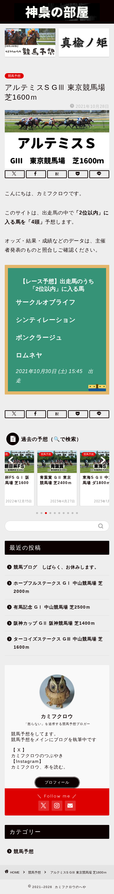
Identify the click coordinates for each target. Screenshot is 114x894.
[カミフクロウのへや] (57, 17)
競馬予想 (14, 76)
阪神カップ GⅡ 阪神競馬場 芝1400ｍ (54, 623)
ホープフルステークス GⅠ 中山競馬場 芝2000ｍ (58, 587)
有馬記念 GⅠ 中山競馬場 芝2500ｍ (52, 607)
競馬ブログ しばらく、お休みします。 (56, 567)
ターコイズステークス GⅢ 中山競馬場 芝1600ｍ (58, 643)
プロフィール (57, 782)
